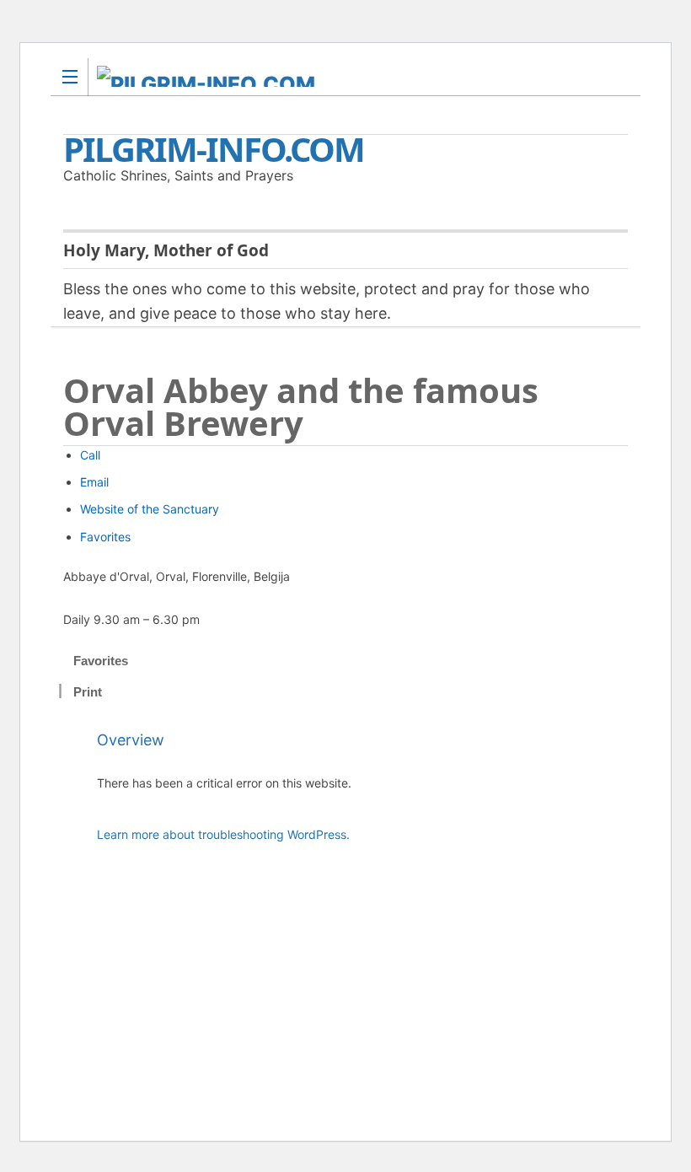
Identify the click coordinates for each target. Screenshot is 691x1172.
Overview (130, 740)
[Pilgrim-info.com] (329, 76)
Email (94, 482)
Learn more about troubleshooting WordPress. (223, 834)
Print (87, 692)
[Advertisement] (362, 996)
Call (90, 455)
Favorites (105, 537)
